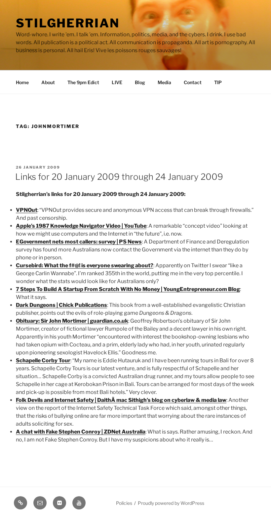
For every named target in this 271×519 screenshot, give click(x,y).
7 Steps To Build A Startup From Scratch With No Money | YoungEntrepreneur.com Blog (128, 289)
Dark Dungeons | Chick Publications (61, 305)
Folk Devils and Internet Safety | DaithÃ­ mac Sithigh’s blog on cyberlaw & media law (121, 400)
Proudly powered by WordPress (171, 503)
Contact (193, 82)
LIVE (117, 82)
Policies (124, 503)
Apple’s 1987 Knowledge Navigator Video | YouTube (81, 226)
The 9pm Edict (83, 82)
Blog (140, 82)
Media (164, 82)
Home (22, 82)
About (48, 82)
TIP (218, 82)
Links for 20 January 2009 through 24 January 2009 (119, 177)
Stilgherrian (68, 23)
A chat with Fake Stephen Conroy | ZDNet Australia (80, 432)
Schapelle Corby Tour (43, 360)
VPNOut (26, 210)
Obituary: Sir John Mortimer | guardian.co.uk (72, 321)
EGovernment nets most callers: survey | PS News (79, 242)
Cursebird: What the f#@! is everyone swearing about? (84, 265)
